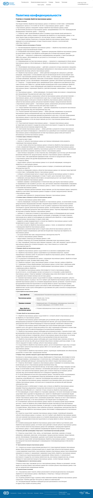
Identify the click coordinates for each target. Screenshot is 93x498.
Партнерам (64, 2)
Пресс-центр (41, 4)
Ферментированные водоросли (38, 2)
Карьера (57, 2)
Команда (51, 2)
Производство (25, 2)
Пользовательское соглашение (50, 494)
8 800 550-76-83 (82, 2)
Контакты (48, 4)
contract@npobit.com (83, 4)
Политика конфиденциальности (51, 492)
